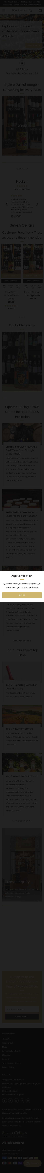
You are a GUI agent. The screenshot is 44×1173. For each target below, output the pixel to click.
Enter (22, 595)
